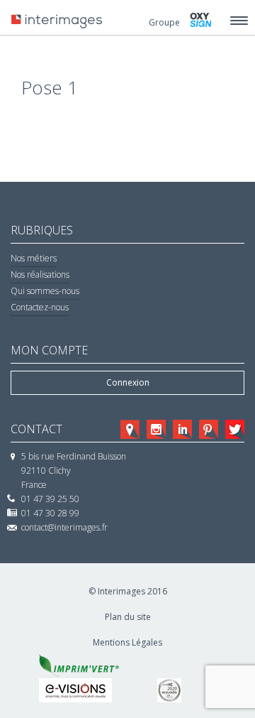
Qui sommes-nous (45, 291)
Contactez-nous (40, 307)
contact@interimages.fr (64, 527)
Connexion (127, 382)
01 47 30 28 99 (50, 513)
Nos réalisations (40, 274)
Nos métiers (34, 258)
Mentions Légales (127, 642)
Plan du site (128, 617)
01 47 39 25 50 (50, 499)
